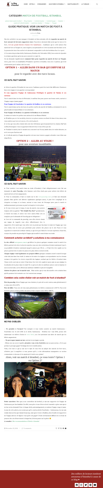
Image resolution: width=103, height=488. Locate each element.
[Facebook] (77, 485)
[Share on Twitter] (61, 428)
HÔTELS (32, 4)
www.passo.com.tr (21, 242)
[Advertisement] (51, 455)
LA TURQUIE (85, 4)
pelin (38, 33)
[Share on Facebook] (58, 428)
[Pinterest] (90, 485)
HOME (26, 4)
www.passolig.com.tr (45, 197)
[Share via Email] (65, 428)
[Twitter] (86, 485)
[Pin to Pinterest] (63, 428)
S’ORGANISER (41, 4)
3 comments (27, 428)
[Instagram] (81, 485)
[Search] (97, 4)
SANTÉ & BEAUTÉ (72, 4)
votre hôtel (30, 334)
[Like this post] (56, 428)
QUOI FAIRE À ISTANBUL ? (57, 4)
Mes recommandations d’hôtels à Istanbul (25, 421)
